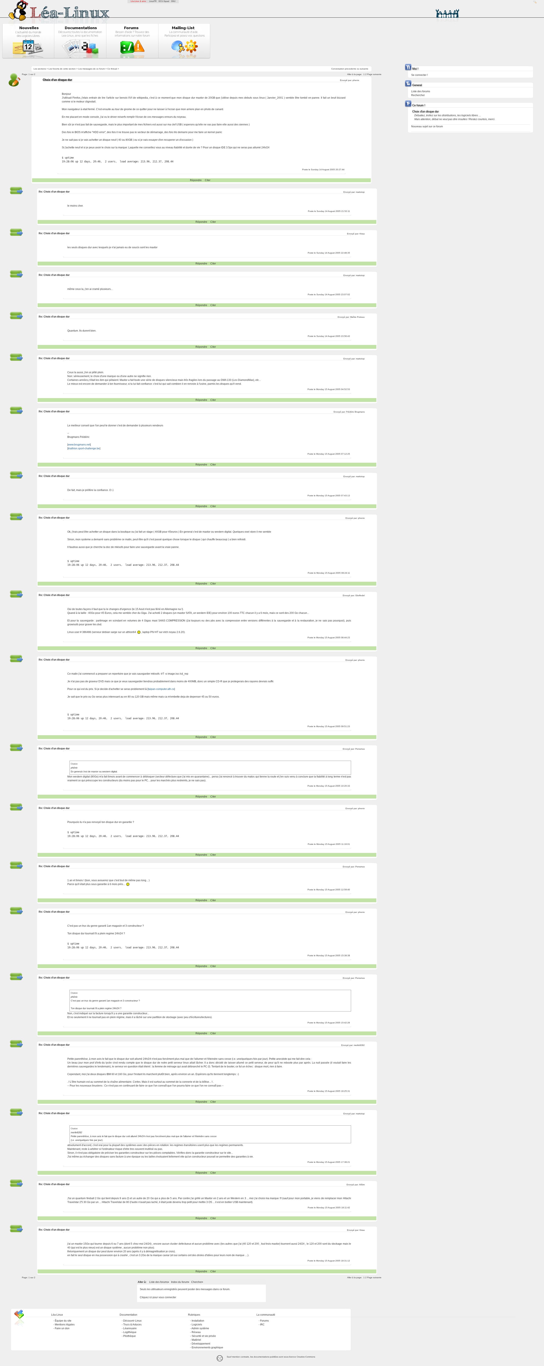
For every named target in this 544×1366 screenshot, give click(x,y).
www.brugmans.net (79, 444)
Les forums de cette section (62, 69)
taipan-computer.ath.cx (161, 689)
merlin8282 (359, 1045)
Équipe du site (63, 1320)
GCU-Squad (164, 1)
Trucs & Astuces (132, 1324)
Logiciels (197, 1324)
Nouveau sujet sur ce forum (427, 126)
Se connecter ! (419, 75)
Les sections (40, 69)
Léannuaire (130, 1328)
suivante (364, 69)
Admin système (200, 1328)
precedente (350, 69)
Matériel (196, 1339)
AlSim (362, 1184)
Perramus (360, 749)
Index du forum (179, 1282)
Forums (264, 1320)
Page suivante (374, 74)
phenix (356, 80)
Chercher (196, 1282)
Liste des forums (158, 1282)
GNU (173, 1)
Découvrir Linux (132, 1320)
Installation (198, 1320)
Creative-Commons (306, 1357)
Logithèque (129, 1332)
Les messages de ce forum (91, 69)
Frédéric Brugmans (355, 412)
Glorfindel (360, 595)
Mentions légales (65, 1324)
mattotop (360, 192)
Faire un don (62, 1328)
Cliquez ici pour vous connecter (158, 1297)
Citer (207, 180)
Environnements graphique (207, 1347)
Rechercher (418, 95)
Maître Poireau (357, 317)
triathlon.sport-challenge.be (84, 448)
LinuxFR (153, 1)
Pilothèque (129, 1336)
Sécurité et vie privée (204, 1336)
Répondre (196, 180)
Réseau (196, 1332)
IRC (262, 1324)
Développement (201, 1343)
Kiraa (362, 234)
